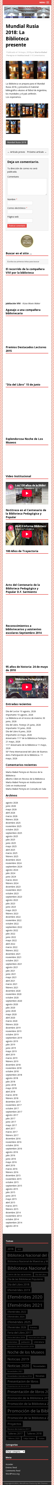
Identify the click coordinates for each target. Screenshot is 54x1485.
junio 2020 (11, 1010)
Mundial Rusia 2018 (16, 142)
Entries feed (11, 1467)
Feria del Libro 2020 (37, 1337)
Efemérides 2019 (19, 1290)
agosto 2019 (12, 1041)
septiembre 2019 (14, 1037)
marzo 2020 (11, 1021)
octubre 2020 (12, 997)
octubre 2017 (12, 1108)
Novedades (39, 1366)
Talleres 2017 (15, 1433)
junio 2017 (11, 1121)
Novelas (40, 1376)
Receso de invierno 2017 (19, 1429)
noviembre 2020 (13, 994)
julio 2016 (10, 1155)
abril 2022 (10, 943)
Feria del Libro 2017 (19, 1332)
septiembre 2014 (14, 1222)
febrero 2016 (12, 1172)
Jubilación (25, 1342)
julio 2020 (10, 1007)
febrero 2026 (12, 819)
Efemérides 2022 (17, 1311)
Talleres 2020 (13, 1438)
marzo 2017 (11, 1131)
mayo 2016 (11, 1162)
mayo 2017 (11, 1125)
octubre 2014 (12, 1219)
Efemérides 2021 (25, 1305)
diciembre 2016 (13, 1138)
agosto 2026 (12, 802)
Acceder (9, 1464)
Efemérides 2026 (17, 1327)
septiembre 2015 (14, 1185)
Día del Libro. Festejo (16, 724)
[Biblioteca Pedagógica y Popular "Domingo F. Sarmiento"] (27, 16)
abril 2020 (10, 1017)
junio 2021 (11, 974)
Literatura (39, 1341)
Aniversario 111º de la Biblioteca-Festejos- (26, 738)
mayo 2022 (11, 940)
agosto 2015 (12, 1189)
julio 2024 (10, 873)
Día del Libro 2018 (18, 1284)
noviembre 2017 (13, 1105)
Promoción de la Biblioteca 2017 (29, 1398)
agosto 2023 (12, 900)
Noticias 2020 (18, 1365)
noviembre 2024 (13, 863)
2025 (19, 1249)
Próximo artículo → (37, 151)
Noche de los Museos (26, 1352)
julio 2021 (10, 970)
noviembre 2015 (13, 1178)
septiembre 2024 (14, 866)
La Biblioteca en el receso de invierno (24, 718)
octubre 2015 (12, 1182)
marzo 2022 (11, 947)
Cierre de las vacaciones (19, 1274)
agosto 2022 (12, 930)
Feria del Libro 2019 (16, 1337)
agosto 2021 (12, 967)
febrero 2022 (12, 950)
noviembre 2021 (13, 957)
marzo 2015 (11, 1205)
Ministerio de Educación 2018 (21, 1346)
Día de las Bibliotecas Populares (25, 1279)
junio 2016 (11, 1158)
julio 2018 (10, 1081)
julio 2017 (10, 1118)
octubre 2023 (12, 893)
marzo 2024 (11, 879)
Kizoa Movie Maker (31, 303)
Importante (11, 714)
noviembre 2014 (13, 1215)
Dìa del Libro (40, 1274)
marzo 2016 (11, 1168)
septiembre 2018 (14, 1074)
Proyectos (14, 1424)
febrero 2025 (12, 856)
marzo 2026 (11, 816)
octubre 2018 (12, 1071)
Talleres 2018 (34, 1433)
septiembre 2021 (14, 963)
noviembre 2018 (13, 1068)
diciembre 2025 (13, 822)
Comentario (13, 176)
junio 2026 (11, 806)
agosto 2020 (12, 1004)
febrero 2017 (12, 1135)
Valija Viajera (29, 1438)
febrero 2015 (12, 1209)
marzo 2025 (11, 853)
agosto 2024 (12, 869)
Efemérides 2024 (16, 1316)
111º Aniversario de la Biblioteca (21, 744)
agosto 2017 (12, 1115)
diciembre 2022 (13, 916)
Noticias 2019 (18, 1359)
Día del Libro (12, 731)
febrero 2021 (12, 987)
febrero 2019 (12, 1061)
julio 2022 (10, 933)
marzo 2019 (11, 1058)
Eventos (33, 1327)
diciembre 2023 (13, 886)
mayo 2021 (11, 977)
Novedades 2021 (15, 1371)
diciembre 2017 (13, 1101)
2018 (11, 1249)
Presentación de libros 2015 (18, 1386)
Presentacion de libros (23, 1381)
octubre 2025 (12, 829)
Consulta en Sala (38, 788)
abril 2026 (10, 812)
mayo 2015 (11, 1199)
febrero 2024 (12, 883)
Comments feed (13, 1470)
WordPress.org (12, 1473)
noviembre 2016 (13, 1142)
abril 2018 (10, 1091)
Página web (13, 216)
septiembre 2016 (14, 1148)
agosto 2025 (12, 836)
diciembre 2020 (13, 990)
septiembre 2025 (14, 833)
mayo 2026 (11, 809)
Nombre (11, 199)
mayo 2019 (11, 1051)
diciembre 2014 (13, 1212)
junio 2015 (11, 1195)
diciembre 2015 (13, 1175)
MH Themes (42, 1483)
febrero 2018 (12, 1098)
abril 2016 (10, 1165)
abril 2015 (10, 1202)
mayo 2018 (11, 1088)
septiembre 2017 (14, 1111)
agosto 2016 (12, 1152)
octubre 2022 (12, 923)
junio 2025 (11, 843)
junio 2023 (11, 906)
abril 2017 (10, 1128)
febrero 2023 (12, 913)
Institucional (23, 55)
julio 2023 (10, 903)
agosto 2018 (12, 1078)
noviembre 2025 (13, 826)
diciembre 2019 (13, 1027)
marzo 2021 (11, 984)
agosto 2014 (12, 1225)
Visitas (42, 1438)
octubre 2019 (12, 1034)
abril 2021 (10, 980)
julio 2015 (10, 1192)
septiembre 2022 (14, 927)
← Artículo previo (16, 151)
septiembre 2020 (14, 1000)
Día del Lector (12, 711)
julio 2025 (10, 839)
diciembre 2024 (13, 859)
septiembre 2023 (14, 896)
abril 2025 (10, 849)
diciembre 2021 (13, 953)
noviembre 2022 (13, 920)
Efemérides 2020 (25, 1297)
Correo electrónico (16, 208)
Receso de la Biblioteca (33, 778)
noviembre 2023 (13, 890)
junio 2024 (11, 876)
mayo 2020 (11, 1014)
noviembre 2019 (13, 1031)
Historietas (12, 1342)
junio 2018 (11, 1084)
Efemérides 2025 (19, 1322)
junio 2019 (11, 1048)
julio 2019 (10, 1044)
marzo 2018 (11, 1094)
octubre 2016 (12, 1145)
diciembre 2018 (13, 1064)
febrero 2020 (12, 1024)
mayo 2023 (11, 910)
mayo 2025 (11, 846)
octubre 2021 (12, 960)
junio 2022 (11, 937)
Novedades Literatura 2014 (20, 1376)
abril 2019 (10, 1054)
